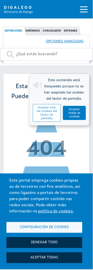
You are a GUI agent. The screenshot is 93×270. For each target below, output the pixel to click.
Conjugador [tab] (52, 31)
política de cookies (55, 211)
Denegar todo (44, 242)
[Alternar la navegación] (84, 9)
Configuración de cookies (44, 227)
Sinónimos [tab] (32, 31)
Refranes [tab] (70, 31)
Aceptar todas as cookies (74, 113)
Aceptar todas (44, 257)
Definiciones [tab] (13, 31)
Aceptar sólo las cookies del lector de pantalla (47, 113)
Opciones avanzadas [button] (64, 41)
